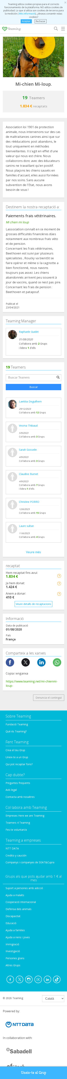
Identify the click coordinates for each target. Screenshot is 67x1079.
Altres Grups (13, 965)
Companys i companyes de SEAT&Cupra (30, 862)
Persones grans (15, 958)
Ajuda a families (15, 930)
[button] (59, 576)
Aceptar (26, 21)
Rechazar (40, 21)
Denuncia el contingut (49, 697)
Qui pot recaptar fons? (19, 764)
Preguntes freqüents (18, 783)
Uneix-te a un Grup (17, 757)
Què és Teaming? (16, 731)
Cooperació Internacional (21, 902)
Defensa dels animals (18, 909)
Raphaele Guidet (29, 331)
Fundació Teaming (17, 724)
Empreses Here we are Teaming (25, 815)
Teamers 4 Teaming (18, 822)
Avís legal (11, 790)
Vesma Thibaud (28, 425)
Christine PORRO (29, 502)
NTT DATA (12, 848)
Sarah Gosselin (28, 449)
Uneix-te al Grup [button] (33, 1072)
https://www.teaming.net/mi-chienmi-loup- (32, 683)
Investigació (13, 951)
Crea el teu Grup (15, 750)
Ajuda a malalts (15, 895)
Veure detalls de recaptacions (33, 604)
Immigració (12, 944)
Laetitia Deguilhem (30, 401)
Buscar (33, 387)
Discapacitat (13, 916)
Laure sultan (26, 526)
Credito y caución (16, 855)
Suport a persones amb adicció (24, 888)
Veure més (33, 552)
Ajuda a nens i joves (18, 937)
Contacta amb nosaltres (20, 797)
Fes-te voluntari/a (16, 829)
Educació (11, 923)
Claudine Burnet (28, 474)
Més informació (26, 13)
